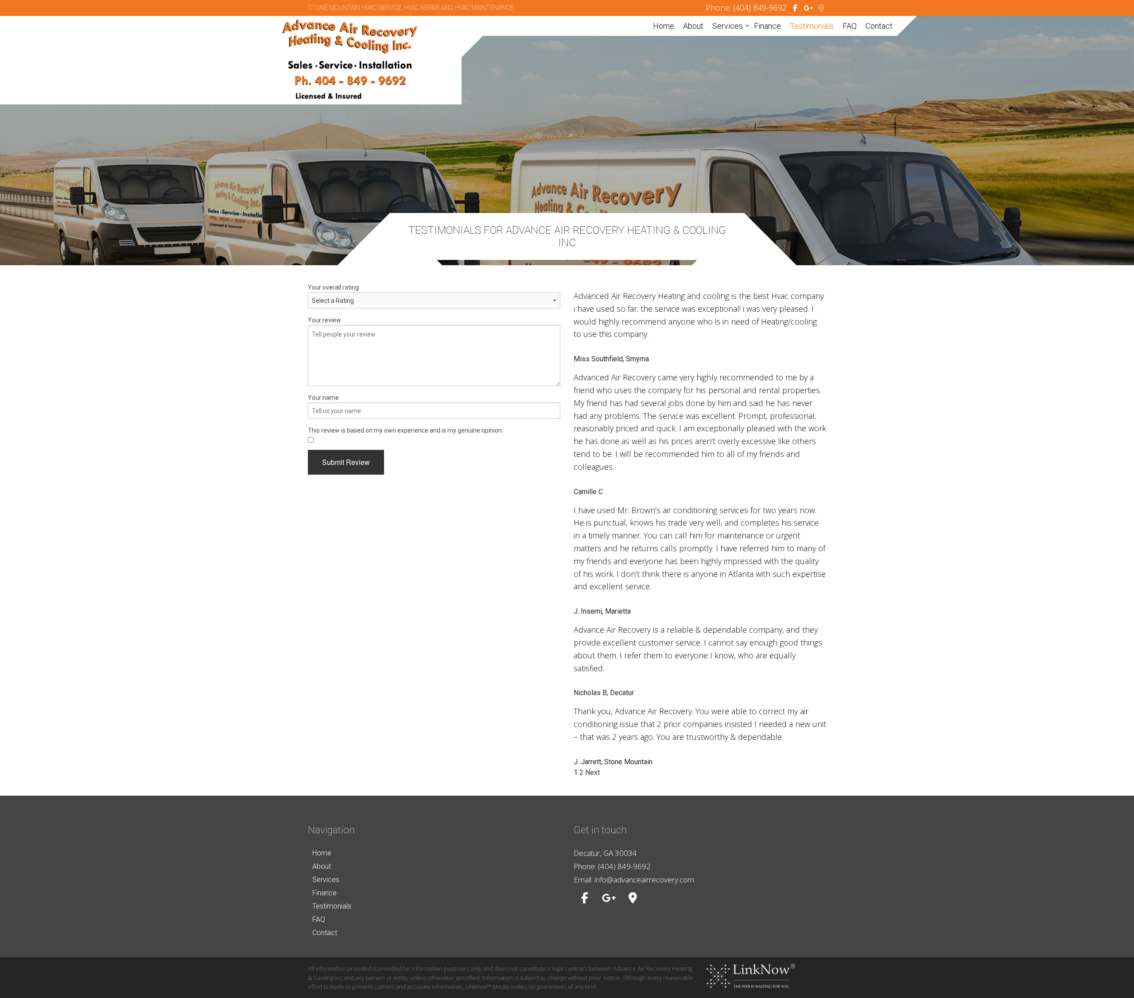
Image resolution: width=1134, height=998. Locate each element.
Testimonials (812, 26)
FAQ (850, 26)
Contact (879, 26)
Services (727, 26)
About (693, 26)
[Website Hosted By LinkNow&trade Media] (751, 975)
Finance (767, 26)
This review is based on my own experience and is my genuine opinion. (405, 430)
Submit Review (346, 462)
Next (592, 772)
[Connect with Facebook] (795, 8)
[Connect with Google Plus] (808, 8)
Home (663, 26)
